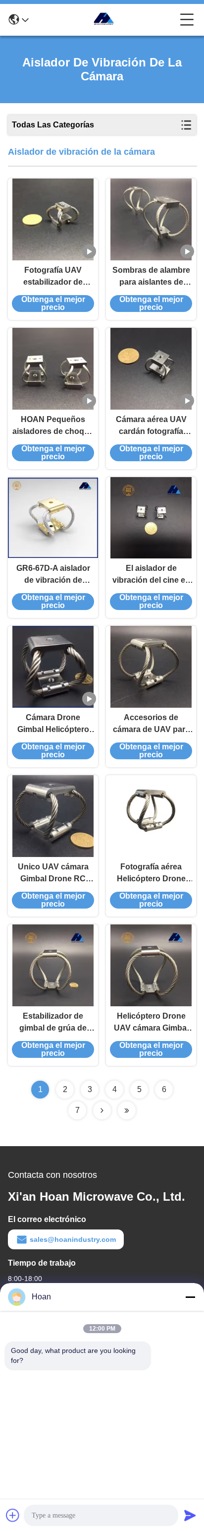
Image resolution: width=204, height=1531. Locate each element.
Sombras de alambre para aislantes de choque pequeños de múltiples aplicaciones (151, 277)
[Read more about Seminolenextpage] (102, 1110)
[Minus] (190, 1297)
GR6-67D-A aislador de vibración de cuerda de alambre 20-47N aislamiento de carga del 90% (53, 575)
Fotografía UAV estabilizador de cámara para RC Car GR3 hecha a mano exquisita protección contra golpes (53, 277)
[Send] (190, 1515)
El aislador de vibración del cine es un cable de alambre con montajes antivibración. (151, 575)
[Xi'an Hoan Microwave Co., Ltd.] (104, 20)
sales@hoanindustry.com (73, 1239)
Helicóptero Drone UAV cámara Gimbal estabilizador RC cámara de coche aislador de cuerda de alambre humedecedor (151, 1023)
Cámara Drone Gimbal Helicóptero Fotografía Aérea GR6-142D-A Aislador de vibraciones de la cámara (53, 724)
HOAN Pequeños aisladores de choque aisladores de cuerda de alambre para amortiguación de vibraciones (53, 426)
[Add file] (13, 1515)
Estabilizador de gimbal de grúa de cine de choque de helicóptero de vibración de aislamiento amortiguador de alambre (53, 1023)
